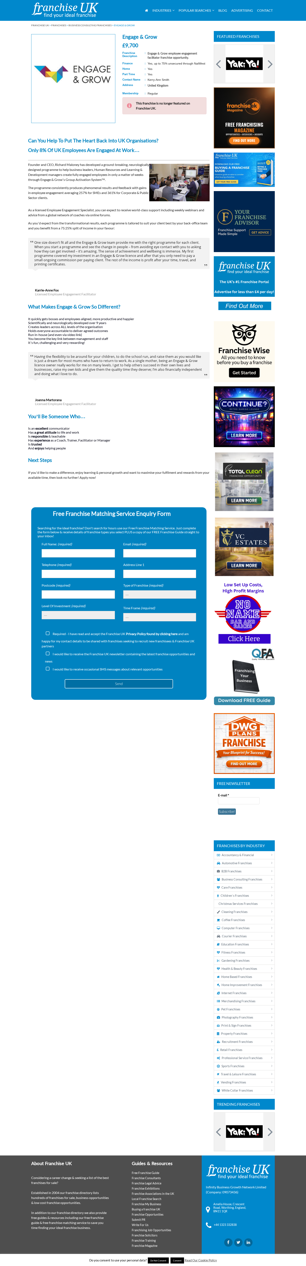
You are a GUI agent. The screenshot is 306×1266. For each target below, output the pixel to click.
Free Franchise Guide (145, 1173)
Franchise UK (40, 25)
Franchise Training (144, 1240)
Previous (219, 64)
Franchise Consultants (146, 1178)
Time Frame (139, 608)
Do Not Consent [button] (158, 1260)
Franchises (58, 25)
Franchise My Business (146, 1204)
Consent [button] (177, 1260)
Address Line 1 (133, 565)
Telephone (56, 565)
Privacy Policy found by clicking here (152, 634)
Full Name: (57, 544)
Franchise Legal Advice (146, 1183)
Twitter (238, 1242)
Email (134, 544)
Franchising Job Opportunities (151, 1230)
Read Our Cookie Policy (201, 1260)
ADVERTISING (242, 10)
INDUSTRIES (161, 10)
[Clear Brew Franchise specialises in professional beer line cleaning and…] (244, 64)
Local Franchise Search (146, 1199)
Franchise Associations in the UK (153, 1193)
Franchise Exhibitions (146, 1188)
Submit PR (138, 1219)
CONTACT (265, 10)
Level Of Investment (64, 606)
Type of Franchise (143, 585)
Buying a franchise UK (146, 1209)
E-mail (223, 795)
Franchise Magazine (144, 1245)
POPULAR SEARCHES (195, 10)
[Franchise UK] (65, 10)
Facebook (228, 1242)
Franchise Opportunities (147, 1214)
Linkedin (248, 1242)
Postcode (56, 585)
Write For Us (140, 1225)
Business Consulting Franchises (90, 25)
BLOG (222, 10)
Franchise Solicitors (144, 1235)
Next (269, 64)
